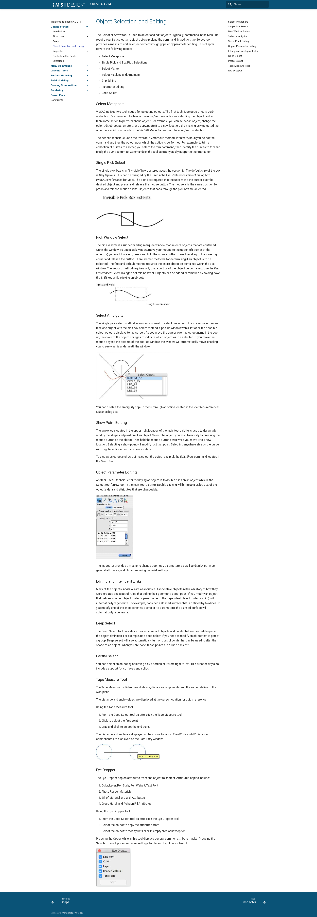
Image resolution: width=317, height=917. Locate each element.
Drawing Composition (64, 85)
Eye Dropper (235, 70)
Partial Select (235, 60)
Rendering (57, 90)
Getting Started (60, 26)
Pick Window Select (239, 31)
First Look (58, 36)
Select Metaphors (238, 21)
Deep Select (235, 55)
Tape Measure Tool (239, 65)
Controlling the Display (65, 55)
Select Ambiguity (237, 36)
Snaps (56, 41)
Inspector (58, 51)
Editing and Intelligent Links (243, 51)
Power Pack (58, 95)
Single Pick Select (238, 26)
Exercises (58, 60)
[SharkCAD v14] (67, 4)
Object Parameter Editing (242, 46)
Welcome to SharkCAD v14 (66, 21)
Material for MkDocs (73, 913)
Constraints (57, 99)
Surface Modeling (61, 75)
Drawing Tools (59, 70)
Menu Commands (61, 65)
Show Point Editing (238, 41)
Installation (59, 31)
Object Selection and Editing (68, 46)
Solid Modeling (60, 80)
